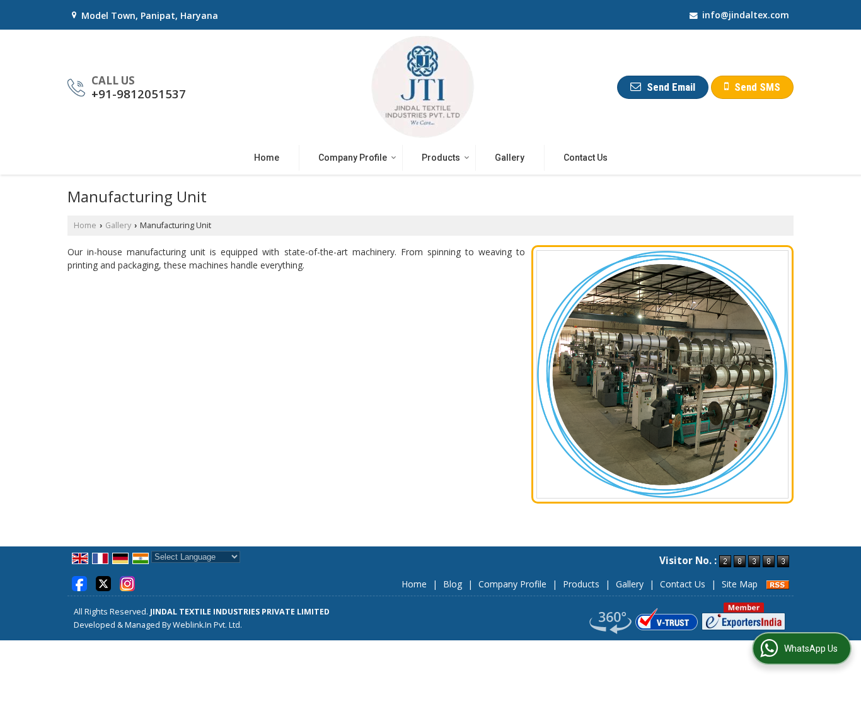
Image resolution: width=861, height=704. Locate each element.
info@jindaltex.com (745, 15)
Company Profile (352, 158)
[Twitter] (103, 583)
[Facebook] (79, 583)
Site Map (740, 584)
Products (441, 158)
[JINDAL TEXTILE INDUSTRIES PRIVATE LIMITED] (423, 87)
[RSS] (777, 584)
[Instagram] (127, 583)
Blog (452, 584)
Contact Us (585, 158)
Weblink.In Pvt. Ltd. (207, 625)
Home (266, 158)
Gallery (509, 158)
